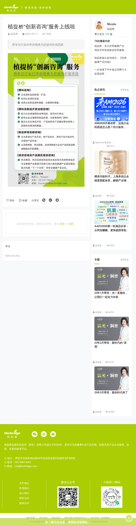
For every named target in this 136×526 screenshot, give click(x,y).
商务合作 (24, 498)
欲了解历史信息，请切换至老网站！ (68, 522)
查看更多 (124, 89)
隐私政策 (56, 517)
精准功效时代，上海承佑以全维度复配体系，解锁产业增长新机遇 (111, 180)
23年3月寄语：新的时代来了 (111, 392)
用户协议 (43, 517)
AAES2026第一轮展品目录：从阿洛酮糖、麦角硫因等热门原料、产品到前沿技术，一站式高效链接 (111, 232)
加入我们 (24, 493)
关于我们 (24, 483)
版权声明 (30, 517)
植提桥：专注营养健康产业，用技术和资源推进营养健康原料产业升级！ (110, 50)
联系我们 (24, 488)
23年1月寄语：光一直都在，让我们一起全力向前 (111, 295)
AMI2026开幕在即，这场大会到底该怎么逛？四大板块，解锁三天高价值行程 (111, 127)
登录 (62, 223)
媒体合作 (24, 503)
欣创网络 (105, 517)
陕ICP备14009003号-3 (75, 517)
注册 (70, 223)
